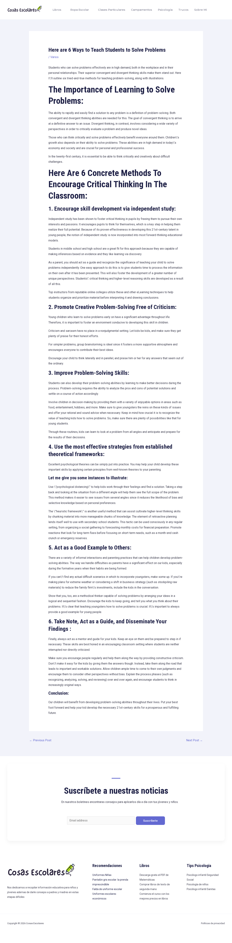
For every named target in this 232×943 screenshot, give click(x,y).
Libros (57, 9)
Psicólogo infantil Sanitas (201, 889)
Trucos (183, 9)
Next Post (194, 740)
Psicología (165, 9)
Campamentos (141, 9)
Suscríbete (150, 820)
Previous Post (40, 740)
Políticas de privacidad (213, 923)
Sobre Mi (200, 9)
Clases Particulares (111, 9)
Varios (54, 57)
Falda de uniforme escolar (107, 889)
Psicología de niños (197, 884)
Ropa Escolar (79, 9)
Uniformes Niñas (101, 875)
